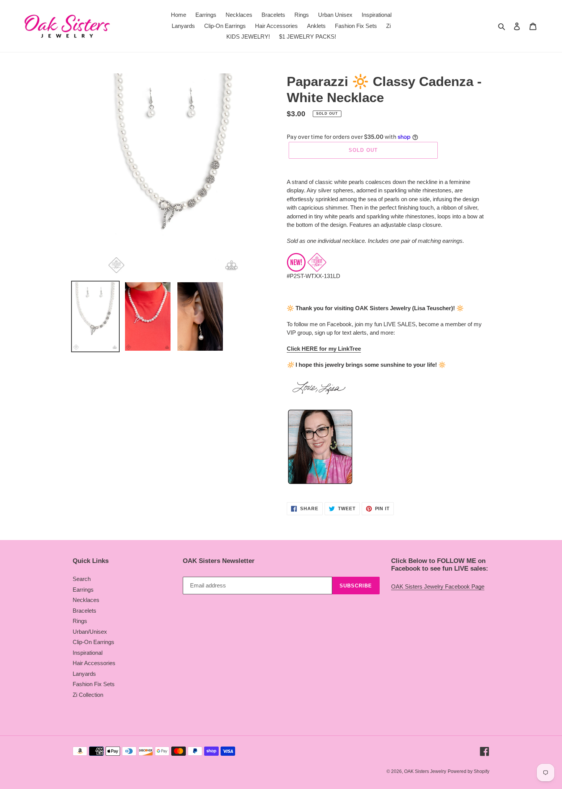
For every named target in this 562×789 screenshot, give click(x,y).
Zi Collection (88, 694)
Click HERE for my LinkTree (324, 348)
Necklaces (86, 600)
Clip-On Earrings (93, 642)
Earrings (83, 589)
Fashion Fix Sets (94, 684)
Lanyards (84, 673)
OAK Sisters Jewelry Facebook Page (437, 586)
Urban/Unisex (90, 631)
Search (82, 579)
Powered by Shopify (468, 771)
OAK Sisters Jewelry (425, 771)
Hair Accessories (94, 663)
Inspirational (87, 652)
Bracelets (84, 610)
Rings (80, 621)
